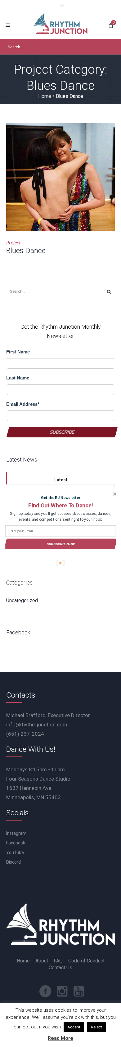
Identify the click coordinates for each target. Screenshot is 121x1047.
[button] (60, 505)
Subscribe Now (60, 544)
